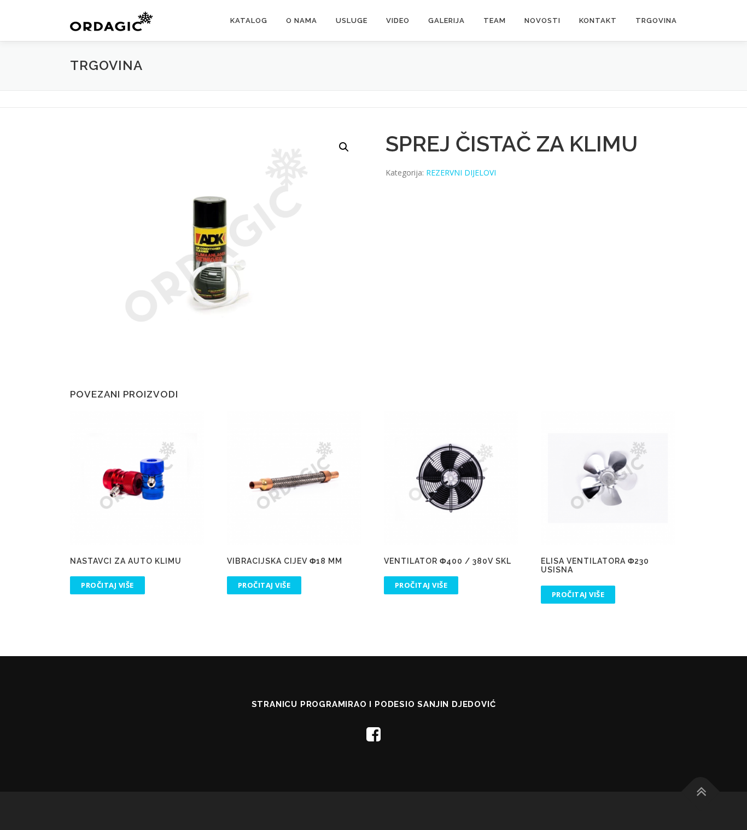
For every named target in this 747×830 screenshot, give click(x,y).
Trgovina (656, 20)
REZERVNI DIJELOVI (461, 172)
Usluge (351, 20)
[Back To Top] (700, 791)
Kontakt (598, 20)
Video (398, 20)
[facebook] (373, 734)
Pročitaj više (107, 585)
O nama (301, 20)
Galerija (446, 20)
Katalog (248, 20)
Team (494, 20)
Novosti (542, 20)
